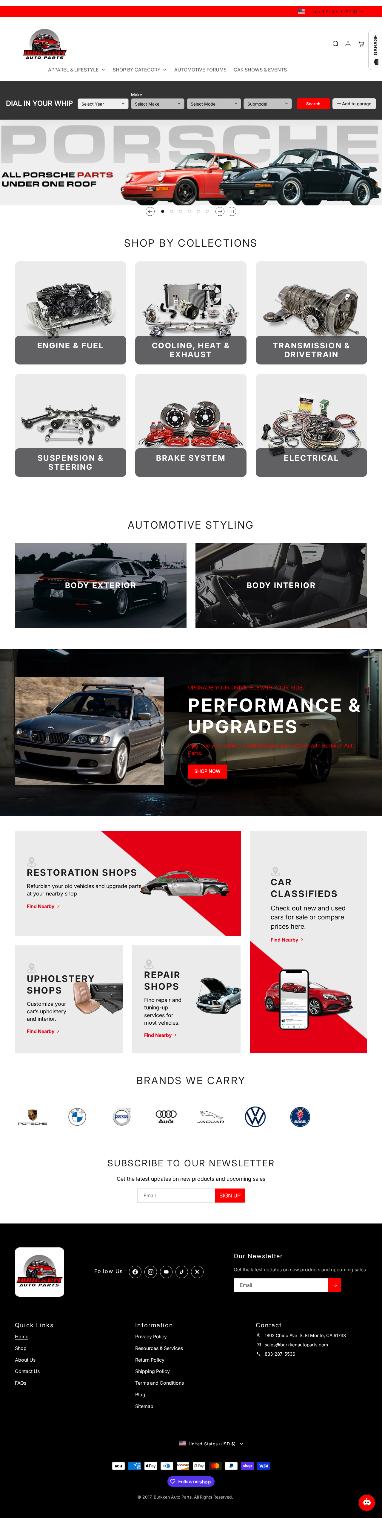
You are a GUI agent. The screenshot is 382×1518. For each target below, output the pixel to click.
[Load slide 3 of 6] (180, 211)
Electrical (311, 458)
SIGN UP (230, 1195)
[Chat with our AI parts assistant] (366, 1502)
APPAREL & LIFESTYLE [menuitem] (73, 69)
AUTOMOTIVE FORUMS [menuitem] (200, 69)
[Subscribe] (334, 1285)
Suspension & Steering (71, 463)
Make (136, 94)
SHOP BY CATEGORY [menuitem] (137, 69)
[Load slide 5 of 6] (198, 211)
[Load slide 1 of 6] (162, 211)
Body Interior (281, 585)
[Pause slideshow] (231, 211)
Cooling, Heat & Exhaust (191, 350)
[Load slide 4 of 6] (189, 211)
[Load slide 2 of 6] (171, 211)
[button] (361, 43)
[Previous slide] (150, 211)
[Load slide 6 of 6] (207, 211)
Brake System (191, 458)
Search (313, 103)
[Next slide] (219, 211)
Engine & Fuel (70, 345)
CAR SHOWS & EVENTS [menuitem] (260, 69)
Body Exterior (101, 585)
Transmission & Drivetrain (311, 350)
